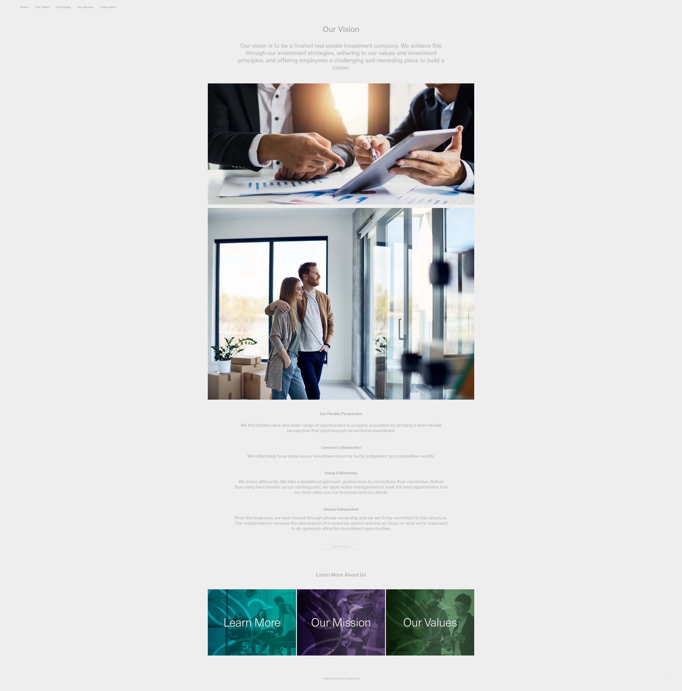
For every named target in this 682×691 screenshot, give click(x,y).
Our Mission (85, 7)
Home (24, 7)
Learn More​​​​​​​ (108, 7)
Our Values (63, 7)
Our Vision (42, 7)
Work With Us (341, 547)
